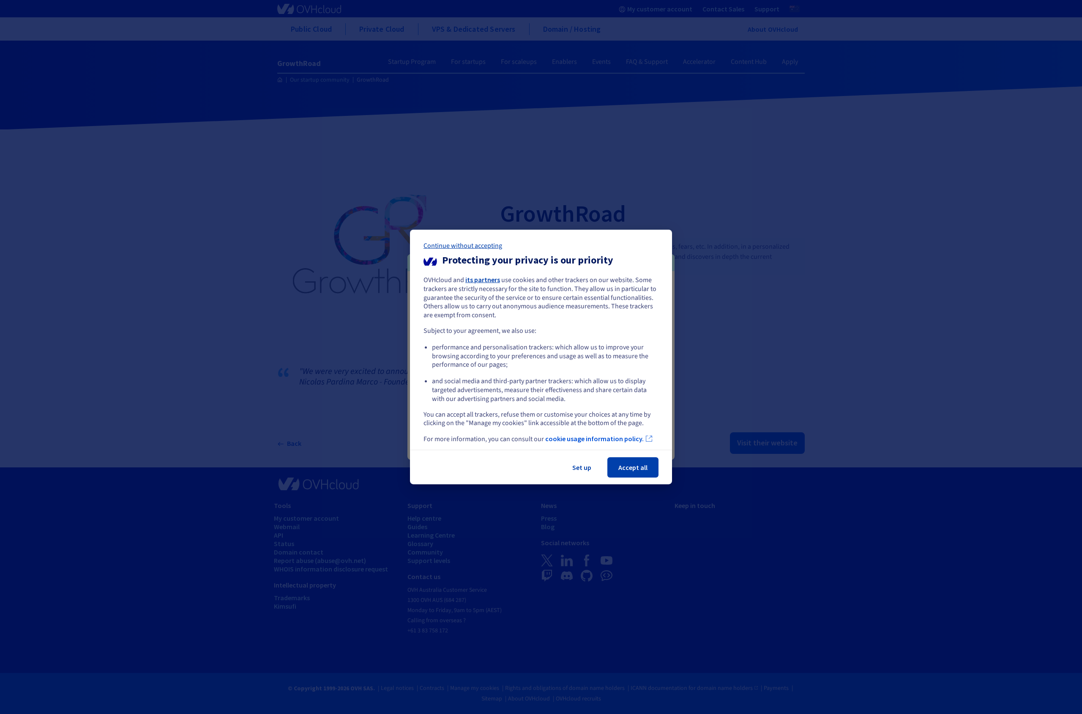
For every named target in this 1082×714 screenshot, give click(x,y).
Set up (581, 467)
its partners (482, 279)
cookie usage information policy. (594, 438)
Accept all (633, 467)
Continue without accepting (463, 245)
